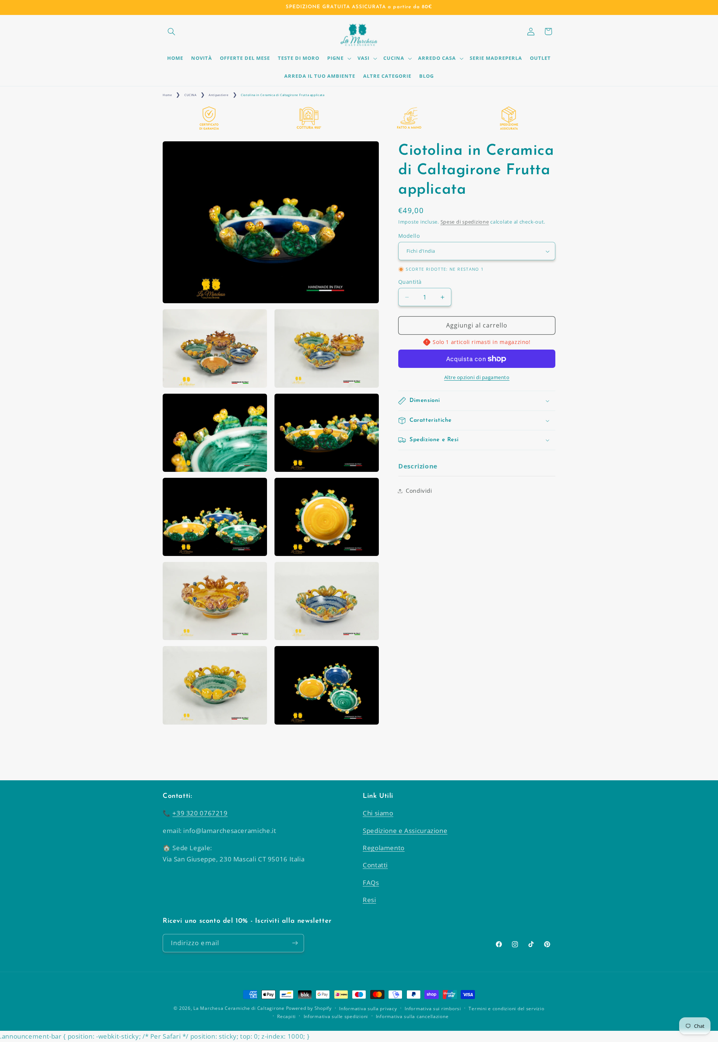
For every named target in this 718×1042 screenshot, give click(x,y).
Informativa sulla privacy (368, 1008)
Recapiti (286, 1016)
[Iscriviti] (295, 943)
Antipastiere (219, 95)
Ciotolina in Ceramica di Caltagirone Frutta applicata (282, 95)
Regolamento (384, 847)
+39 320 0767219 (199, 813)
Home (167, 95)
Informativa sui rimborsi (433, 1008)
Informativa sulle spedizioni (336, 1016)
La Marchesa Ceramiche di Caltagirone (238, 1008)
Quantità (409, 281)
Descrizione (418, 466)
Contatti (375, 865)
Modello (409, 235)
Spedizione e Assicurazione (405, 830)
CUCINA (190, 95)
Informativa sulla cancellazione (412, 1016)
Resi (369, 899)
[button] (171, 31)
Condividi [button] (419, 490)
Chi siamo (378, 813)
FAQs (371, 882)
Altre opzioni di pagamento (477, 377)
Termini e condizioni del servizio (506, 1008)
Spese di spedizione (465, 222)
